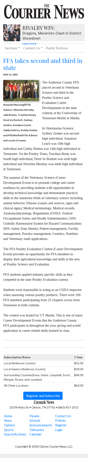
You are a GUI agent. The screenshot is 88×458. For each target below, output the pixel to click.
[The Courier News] (44, 11)
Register (61, 425)
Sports (8, 430)
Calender (35, 434)
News (8, 420)
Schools (34, 420)
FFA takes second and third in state (42, 64)
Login (59, 430)
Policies (60, 420)
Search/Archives (15, 434)
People (34, 416)
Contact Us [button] (31, 48)
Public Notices (57, 48)
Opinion (9, 425)
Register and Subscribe (43, 396)
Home (8, 416)
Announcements (40, 425)
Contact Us (63, 416)
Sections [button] (11, 48)
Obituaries (36, 430)
